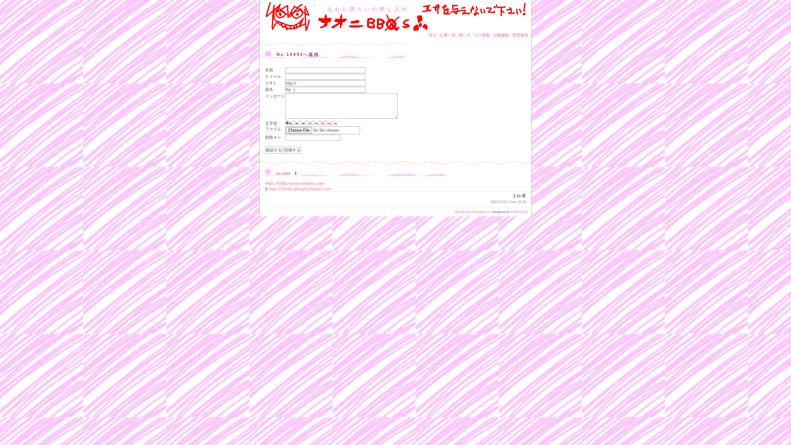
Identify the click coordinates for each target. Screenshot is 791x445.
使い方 (465, 35)
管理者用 (520, 35)
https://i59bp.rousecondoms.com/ (295, 183)
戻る (433, 35)
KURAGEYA (519, 212)
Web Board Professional (472, 212)
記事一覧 (448, 35)
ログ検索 (482, 35)
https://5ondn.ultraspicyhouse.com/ (300, 189)
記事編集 (501, 35)
